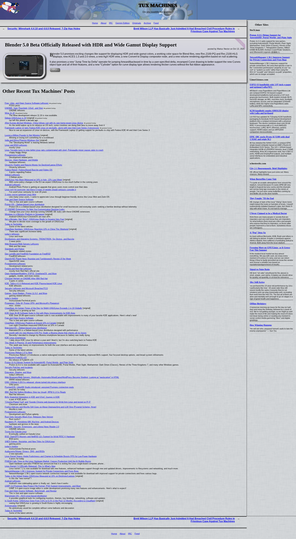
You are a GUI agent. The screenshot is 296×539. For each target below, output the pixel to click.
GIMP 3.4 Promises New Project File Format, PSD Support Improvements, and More (43, 486)
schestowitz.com (258, 163)
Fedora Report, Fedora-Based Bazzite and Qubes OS (28, 170)
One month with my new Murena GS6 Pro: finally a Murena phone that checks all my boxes (45, 333)
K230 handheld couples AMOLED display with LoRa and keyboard (269, 112)
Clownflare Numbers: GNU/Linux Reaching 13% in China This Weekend (36, 229)
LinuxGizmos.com (259, 79)
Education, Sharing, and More (18, 372)
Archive (147, 23)
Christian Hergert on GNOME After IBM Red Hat (26, 278)
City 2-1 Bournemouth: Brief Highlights (268, 168)
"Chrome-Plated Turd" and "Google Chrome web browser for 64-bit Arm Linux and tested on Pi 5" (48, 402)
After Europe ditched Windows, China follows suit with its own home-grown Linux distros (44, 123)
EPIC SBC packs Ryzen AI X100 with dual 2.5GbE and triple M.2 (270, 138)
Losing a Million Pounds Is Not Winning (22, 135)
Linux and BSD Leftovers (16, 145)
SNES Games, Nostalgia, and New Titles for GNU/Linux (30, 441)
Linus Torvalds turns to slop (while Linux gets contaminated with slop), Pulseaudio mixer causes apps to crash (54, 150)
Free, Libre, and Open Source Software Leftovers (27, 103)
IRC (111, 23)
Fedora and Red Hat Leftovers (18, 268)
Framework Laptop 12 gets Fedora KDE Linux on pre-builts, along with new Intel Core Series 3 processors (52, 128)
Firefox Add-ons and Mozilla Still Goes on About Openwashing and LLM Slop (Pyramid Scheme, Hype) (50, 407)
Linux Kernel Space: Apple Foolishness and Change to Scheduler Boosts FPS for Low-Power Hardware (51, 456)
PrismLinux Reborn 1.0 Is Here (18, 352)
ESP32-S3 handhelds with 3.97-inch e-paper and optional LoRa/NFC (270, 86)
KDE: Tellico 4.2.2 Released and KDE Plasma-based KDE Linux (33, 283)
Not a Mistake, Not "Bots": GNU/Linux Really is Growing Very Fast (34, 219)
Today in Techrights (13, 224)
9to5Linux (255, 30)
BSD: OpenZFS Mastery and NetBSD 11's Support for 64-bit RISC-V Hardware (40, 436)
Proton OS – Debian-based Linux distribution (24, 204)
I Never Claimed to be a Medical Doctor (268, 213)
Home (95, 23)
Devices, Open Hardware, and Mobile (21, 160)
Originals (136, 23)
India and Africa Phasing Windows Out (22, 140)
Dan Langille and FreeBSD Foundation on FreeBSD (27, 254)
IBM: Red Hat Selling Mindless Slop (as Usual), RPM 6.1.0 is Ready (35, 392)
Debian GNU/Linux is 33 (15, 118)
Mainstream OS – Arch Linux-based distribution (26, 496)
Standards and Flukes (14, 249)
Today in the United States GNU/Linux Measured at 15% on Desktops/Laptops (40, 476)
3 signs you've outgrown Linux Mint (20, 194)
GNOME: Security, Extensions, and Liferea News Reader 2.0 (32, 427)
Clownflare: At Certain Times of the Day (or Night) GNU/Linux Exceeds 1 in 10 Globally (43, 308)
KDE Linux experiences (15, 338)
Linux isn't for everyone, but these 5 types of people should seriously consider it (40, 189)
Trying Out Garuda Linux (16, 431)
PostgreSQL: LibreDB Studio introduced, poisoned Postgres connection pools (39, 387)
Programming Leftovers (15, 155)
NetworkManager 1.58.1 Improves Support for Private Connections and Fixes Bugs (270, 58)
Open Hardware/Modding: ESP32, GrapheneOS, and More (31, 273)
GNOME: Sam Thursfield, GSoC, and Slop (24, 108)
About (103, 23)
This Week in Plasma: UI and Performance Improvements (30, 343)
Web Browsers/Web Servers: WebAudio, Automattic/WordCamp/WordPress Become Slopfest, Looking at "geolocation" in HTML (62, 377)
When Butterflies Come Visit (263, 179)
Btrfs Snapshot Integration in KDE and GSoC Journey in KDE (32, 397)
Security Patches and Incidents (19, 367)
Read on (55, 70)
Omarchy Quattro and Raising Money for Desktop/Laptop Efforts (33, 165)
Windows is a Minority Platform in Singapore (24, 214)
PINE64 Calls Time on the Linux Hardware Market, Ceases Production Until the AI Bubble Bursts (48, 461)
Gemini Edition (122, 23)
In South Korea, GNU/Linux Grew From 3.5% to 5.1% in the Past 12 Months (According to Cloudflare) (50, 501)
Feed (156, 23)
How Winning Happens (261, 325)
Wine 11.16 (10, 113)
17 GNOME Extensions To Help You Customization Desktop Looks (35, 209)
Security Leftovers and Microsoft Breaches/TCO (26, 288)
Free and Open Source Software (19, 199)
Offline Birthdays (258, 304)
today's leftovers (12, 234)
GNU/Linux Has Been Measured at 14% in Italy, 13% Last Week (33, 180)
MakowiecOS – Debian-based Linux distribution (26, 328)
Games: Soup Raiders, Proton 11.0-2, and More (26, 293)
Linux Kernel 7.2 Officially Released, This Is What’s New (30, 466)
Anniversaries (11, 506)
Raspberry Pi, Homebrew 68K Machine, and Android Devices (32, 422)
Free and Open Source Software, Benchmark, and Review (30, 491)
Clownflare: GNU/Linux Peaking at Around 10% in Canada (30, 323)
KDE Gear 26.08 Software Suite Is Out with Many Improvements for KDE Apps (40, 313)
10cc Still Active (257, 282)
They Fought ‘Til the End (262, 198)
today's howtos (11, 298)
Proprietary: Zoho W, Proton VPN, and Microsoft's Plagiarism (32, 303)
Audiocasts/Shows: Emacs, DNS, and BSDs (25, 451)
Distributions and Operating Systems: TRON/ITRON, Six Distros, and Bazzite (39, 239)
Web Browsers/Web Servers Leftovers (22, 244)
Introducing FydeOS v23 (16, 357)
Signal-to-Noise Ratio (260, 269)
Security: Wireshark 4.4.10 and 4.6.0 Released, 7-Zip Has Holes (43, 28)
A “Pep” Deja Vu (258, 233)
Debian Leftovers (12, 175)
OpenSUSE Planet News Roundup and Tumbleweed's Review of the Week (38, 259)
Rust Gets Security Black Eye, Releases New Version (29, 417)
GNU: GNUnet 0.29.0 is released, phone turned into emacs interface (35, 382)
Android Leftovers (13, 185)
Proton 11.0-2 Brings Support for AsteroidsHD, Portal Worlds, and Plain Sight (271, 36)
